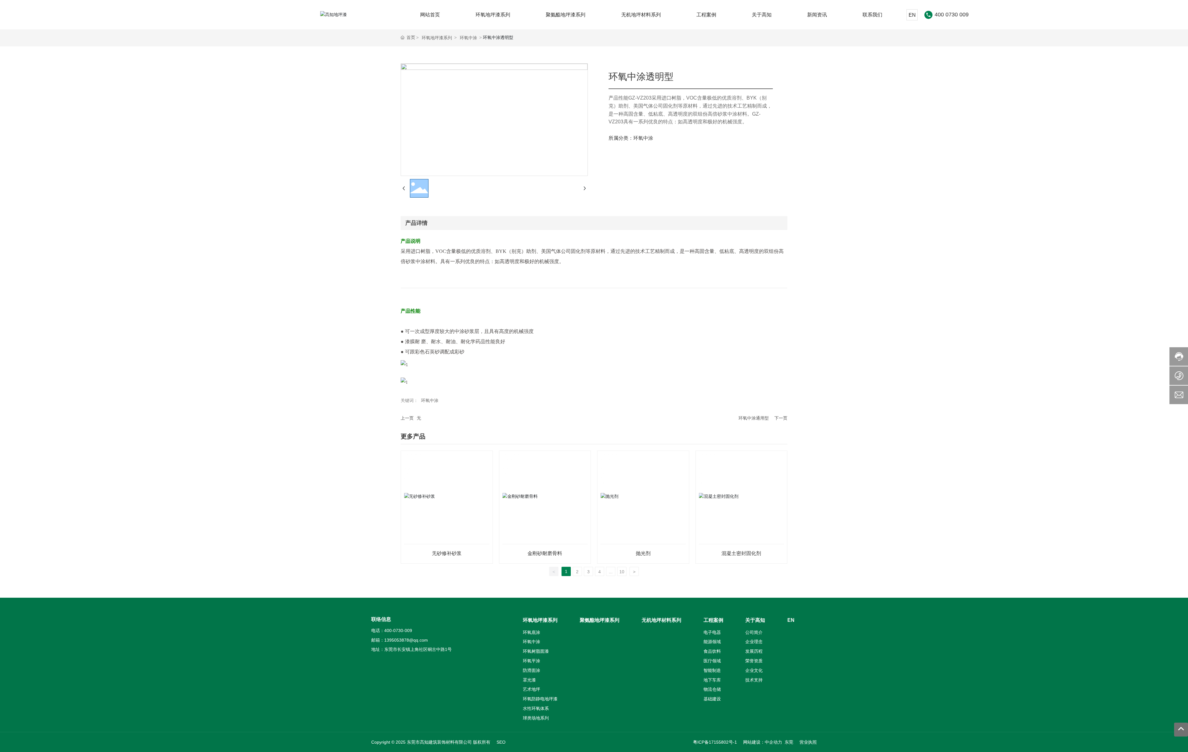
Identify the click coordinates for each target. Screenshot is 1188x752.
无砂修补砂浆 (447, 553)
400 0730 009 (952, 14)
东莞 (789, 742)
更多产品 (413, 436)
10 (621, 571)
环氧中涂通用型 (753, 418)
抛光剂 (643, 553)
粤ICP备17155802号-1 (715, 742)
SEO (501, 742)
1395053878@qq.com (406, 640)
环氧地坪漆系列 (437, 37)
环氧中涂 (468, 37)
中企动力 (773, 742)
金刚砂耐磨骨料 (544, 553)
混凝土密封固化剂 (741, 553)
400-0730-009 (398, 630)
